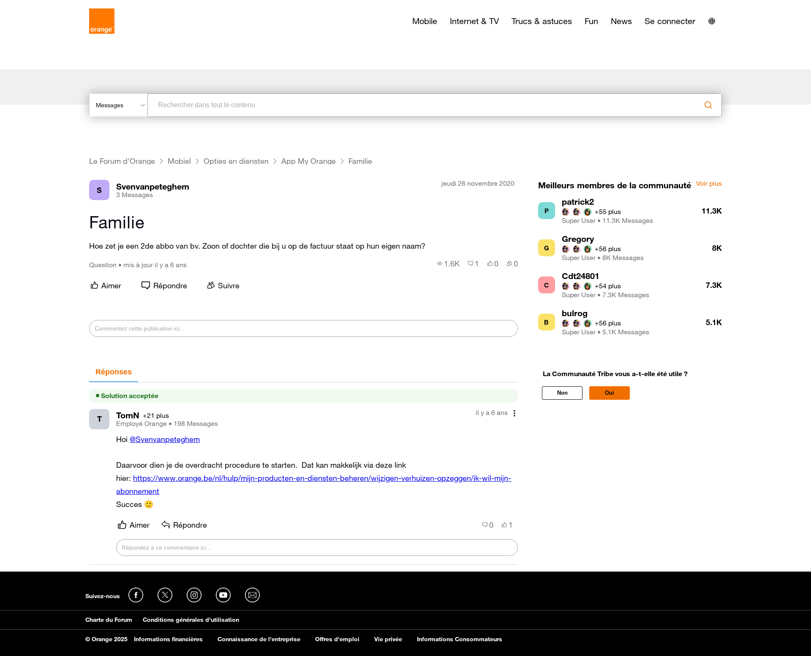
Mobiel (179, 161)
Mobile (424, 21)
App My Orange (308, 161)
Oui (609, 393)
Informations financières (168, 639)
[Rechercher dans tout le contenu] (708, 105)
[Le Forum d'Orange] (101, 21)
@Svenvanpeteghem (165, 439)
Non (562, 393)
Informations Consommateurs (459, 639)
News (621, 21)
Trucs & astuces (542, 21)
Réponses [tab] (113, 372)
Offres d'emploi (337, 639)
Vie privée (388, 639)
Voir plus (709, 183)
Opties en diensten (236, 161)
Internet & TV (474, 21)
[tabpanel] (303, 473)
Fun (591, 21)
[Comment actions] (514, 413)
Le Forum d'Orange (122, 161)
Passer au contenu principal (44, 6)
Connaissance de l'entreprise (259, 639)
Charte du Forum (108, 619)
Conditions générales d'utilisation (191, 619)
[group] (448, 263)
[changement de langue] (712, 21)
